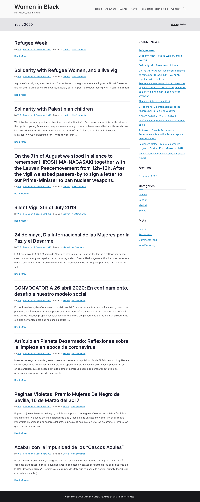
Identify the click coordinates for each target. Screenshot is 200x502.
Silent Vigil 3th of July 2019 (45, 207)
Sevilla (66, 406)
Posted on (37, 49)
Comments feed (148, 239)
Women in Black (36, 6)
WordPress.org (147, 245)
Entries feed (145, 234)
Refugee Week (30, 43)
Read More (20, 56)
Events (123, 8)
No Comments (79, 49)
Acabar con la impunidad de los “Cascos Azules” (69, 447)
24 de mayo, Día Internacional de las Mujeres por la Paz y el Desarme (159, 108)
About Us (110, 8)
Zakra (116, 496)
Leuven (66, 186)
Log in (142, 229)
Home (98, 8)
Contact (175, 8)
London (66, 49)
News (134, 8)
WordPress (129, 496)
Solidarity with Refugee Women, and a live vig (65, 70)
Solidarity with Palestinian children (53, 109)
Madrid (66, 247)
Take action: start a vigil (154, 8)
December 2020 (148, 176)
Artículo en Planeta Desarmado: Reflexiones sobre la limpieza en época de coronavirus (161, 134)
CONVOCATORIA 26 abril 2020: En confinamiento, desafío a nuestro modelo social (162, 120)
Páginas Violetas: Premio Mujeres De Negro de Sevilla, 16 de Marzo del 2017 (161, 146)
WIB (19, 49)
